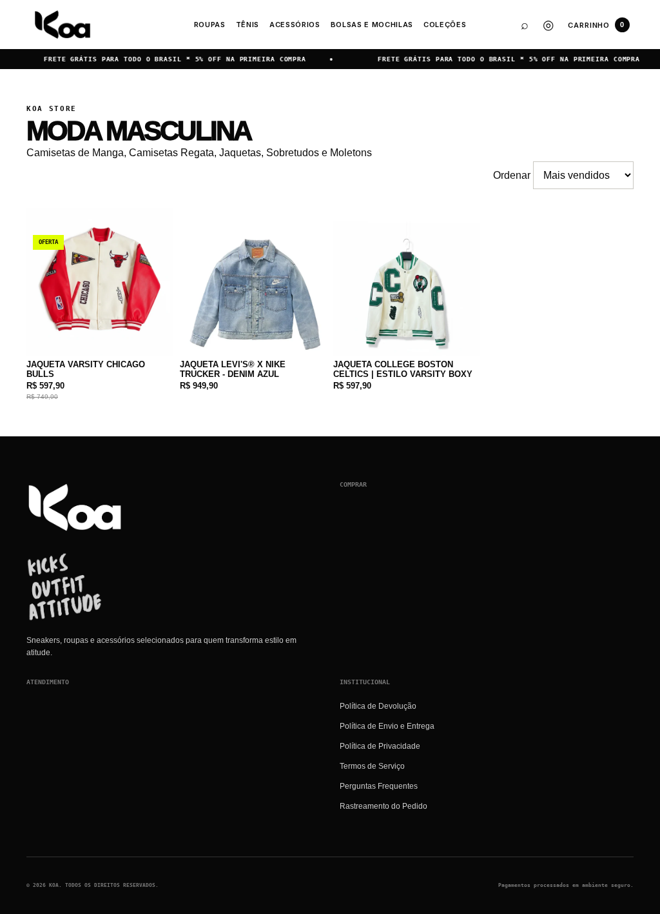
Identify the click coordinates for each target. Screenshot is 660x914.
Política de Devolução (378, 706)
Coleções (444, 24)
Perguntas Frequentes (379, 786)
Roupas (210, 24)
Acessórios (294, 24)
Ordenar (513, 175)
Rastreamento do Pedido (383, 806)
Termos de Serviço (372, 766)
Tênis (247, 24)
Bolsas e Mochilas (372, 24)
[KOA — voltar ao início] (74, 507)
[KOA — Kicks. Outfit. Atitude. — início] (62, 24)
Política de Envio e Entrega (387, 726)
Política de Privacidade (380, 746)
